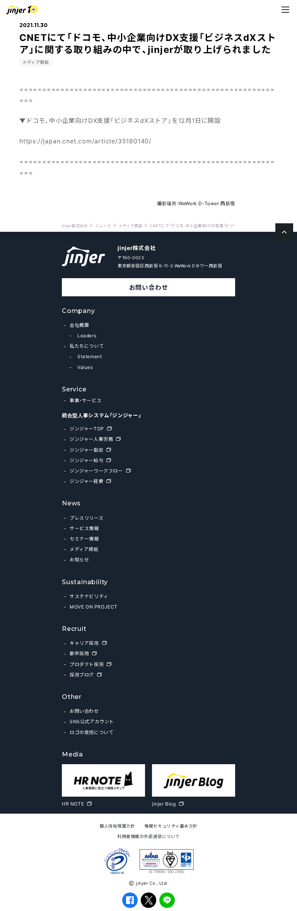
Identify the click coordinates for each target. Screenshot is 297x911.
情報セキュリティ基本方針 (171, 826)
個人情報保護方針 (117, 826)
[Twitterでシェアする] (148, 900)
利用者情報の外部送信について (148, 836)
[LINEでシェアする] (167, 900)
